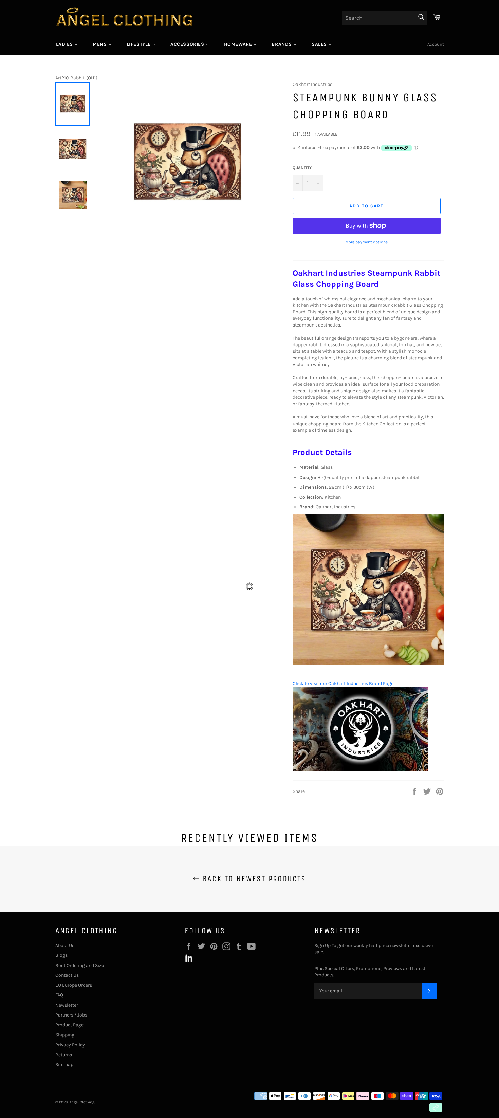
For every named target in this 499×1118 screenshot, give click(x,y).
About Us (64, 945)
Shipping (64, 1035)
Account (435, 44)
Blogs (61, 955)
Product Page (69, 1025)
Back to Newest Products (253, 878)
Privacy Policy (70, 1045)
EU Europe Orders (73, 985)
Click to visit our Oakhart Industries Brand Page (343, 683)
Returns (63, 1055)
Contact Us (67, 975)
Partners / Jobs (71, 1015)
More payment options (366, 242)
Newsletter (66, 1005)
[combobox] (384, 18)
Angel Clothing (81, 1102)
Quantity (302, 167)
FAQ (59, 995)
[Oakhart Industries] (360, 770)
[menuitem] (67, 44)
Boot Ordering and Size (79, 965)
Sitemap (64, 1064)
